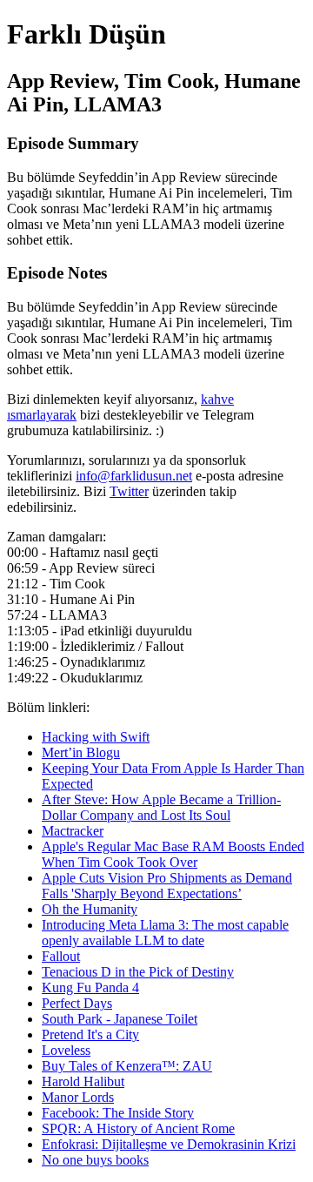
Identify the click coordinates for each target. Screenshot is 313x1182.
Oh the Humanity (89, 909)
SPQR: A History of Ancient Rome (138, 1128)
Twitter (129, 491)
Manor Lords (78, 1097)
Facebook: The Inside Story (118, 1112)
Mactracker (72, 830)
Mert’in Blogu (81, 752)
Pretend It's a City (90, 1034)
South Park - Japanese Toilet (119, 1018)
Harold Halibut (83, 1081)
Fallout (61, 956)
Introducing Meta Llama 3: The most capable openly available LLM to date (165, 932)
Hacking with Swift (96, 736)
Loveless (66, 1050)
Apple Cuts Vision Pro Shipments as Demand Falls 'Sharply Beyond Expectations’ (167, 885)
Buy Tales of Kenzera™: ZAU (127, 1065)
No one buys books (95, 1159)
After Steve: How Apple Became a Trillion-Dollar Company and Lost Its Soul (161, 807)
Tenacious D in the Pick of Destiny (138, 971)
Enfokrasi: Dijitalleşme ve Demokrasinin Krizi (169, 1144)
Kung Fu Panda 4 (90, 987)
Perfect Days (77, 1003)
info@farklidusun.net (134, 475)
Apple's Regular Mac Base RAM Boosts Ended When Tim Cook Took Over (173, 854)
